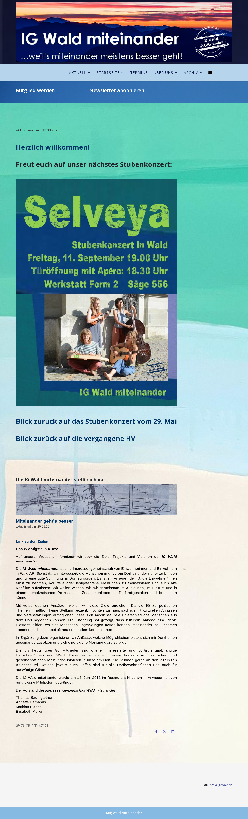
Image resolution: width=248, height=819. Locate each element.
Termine (139, 72)
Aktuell (77, 72)
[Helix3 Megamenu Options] (210, 72)
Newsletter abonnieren (117, 90)
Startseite (108, 72)
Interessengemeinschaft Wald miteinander (80, 690)
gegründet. (64, 682)
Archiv (191, 72)
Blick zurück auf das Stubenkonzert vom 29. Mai (96, 421)
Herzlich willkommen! (53, 147)
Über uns (163, 72)
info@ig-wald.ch (220, 785)
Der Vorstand (27, 690)
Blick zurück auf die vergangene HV (75, 438)
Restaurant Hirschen (124, 678)
